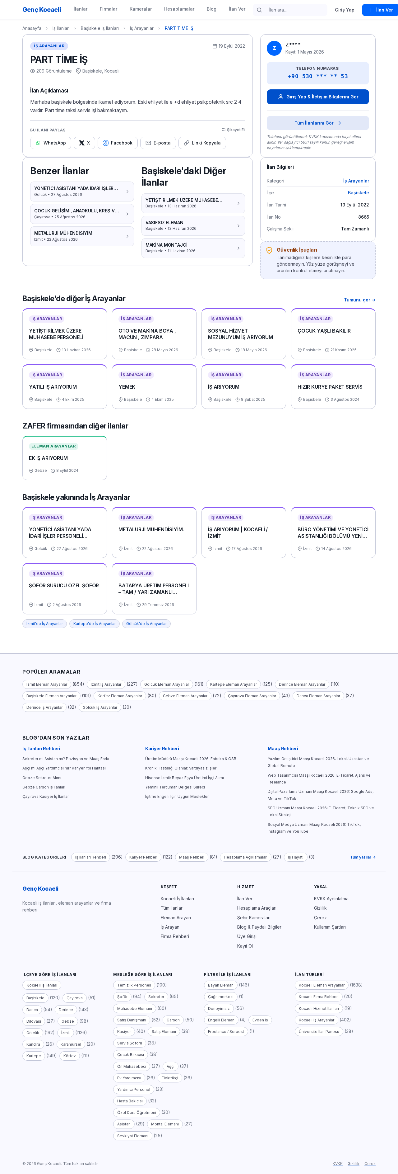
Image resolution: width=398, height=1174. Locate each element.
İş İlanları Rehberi (41, 748)
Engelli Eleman (221, 1020)
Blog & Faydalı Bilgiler (259, 927)
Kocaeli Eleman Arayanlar (322, 985)
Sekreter (156, 996)
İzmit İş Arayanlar (106, 684)
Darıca (32, 1009)
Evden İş (260, 1020)
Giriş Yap (344, 9)
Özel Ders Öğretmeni (136, 1112)
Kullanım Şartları (330, 927)
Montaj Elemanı (165, 1124)
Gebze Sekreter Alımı (41, 777)
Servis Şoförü (129, 1043)
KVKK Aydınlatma (331, 898)
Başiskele (358, 192)
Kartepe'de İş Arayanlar (94, 623)
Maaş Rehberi (283, 748)
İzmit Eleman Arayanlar (46, 684)
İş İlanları (61, 28)
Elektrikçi (170, 1078)
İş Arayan (170, 927)
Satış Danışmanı (131, 1020)
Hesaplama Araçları (256, 908)
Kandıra (33, 1044)
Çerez (320, 917)
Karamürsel (71, 1044)
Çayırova (75, 998)
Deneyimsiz (219, 1008)
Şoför (122, 996)
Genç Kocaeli (40, 888)
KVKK (338, 1163)
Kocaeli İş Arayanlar (316, 1020)
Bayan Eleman (221, 985)
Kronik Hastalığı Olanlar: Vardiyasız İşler (180, 768)
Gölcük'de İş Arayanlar (146, 623)
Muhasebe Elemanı (134, 1008)
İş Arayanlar (142, 28)
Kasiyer (124, 1031)
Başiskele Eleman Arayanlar (51, 696)
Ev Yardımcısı (129, 1078)
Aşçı (170, 1066)
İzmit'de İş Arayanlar (44, 623)
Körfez (69, 1055)
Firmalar (108, 9)
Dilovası (33, 1021)
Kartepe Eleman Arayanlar (233, 684)
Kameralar (141, 9)
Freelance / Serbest (226, 1031)
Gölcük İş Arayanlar (100, 707)
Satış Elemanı (164, 1031)
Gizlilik (320, 908)
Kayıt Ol (245, 946)
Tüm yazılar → (363, 857)
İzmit (65, 1032)
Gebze (68, 1021)
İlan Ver (237, 9)
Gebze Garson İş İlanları (43, 787)
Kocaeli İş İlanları (177, 898)
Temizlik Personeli (134, 985)
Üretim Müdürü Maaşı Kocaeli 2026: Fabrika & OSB (190, 758)
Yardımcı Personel (133, 1089)
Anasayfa (31, 28)
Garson (173, 1020)
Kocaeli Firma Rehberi (319, 996)
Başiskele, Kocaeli (100, 70)
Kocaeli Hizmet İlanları (319, 1008)
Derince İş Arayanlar (44, 707)
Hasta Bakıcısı (130, 1101)
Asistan (124, 1124)
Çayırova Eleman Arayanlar (252, 696)
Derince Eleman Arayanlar (302, 684)
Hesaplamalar (179, 9)
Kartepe (33, 1055)
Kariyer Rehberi (162, 748)
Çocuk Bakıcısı (130, 1054)
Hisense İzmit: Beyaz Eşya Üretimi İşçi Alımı (184, 777)
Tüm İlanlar (172, 908)
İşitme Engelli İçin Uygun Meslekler (177, 796)
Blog (211, 9)
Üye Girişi (247, 936)
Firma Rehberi (175, 936)
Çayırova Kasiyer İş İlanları (46, 796)
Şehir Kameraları (254, 917)
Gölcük (32, 1032)
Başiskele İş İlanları (100, 28)
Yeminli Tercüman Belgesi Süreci (175, 787)
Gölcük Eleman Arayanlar (166, 684)
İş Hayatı (295, 857)
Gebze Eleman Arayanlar (185, 696)
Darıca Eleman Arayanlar (318, 696)
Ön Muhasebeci (131, 1066)
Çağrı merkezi (221, 996)
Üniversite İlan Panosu (319, 1031)
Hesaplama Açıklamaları (245, 857)
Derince (66, 1009)
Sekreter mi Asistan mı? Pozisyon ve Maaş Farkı (65, 758)
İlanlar (80, 9)
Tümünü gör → (360, 299)
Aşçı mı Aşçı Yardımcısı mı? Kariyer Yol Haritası (64, 768)
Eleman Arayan (176, 917)
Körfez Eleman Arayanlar (120, 696)
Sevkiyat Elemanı (132, 1136)
